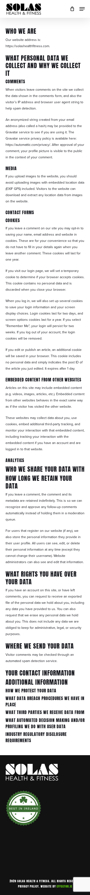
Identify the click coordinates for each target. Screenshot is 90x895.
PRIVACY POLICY (28, 886)
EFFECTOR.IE (64, 886)
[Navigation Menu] (82, 8)
